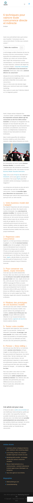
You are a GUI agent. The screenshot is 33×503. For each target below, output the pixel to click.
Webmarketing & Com (13, 482)
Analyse (5, 26)
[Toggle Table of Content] (20, 47)
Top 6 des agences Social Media (16, 473)
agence (18, 177)
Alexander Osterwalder (21, 66)
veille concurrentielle (21, 410)
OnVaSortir (6, 177)
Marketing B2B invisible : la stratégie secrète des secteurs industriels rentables (17, 459)
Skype (5, 175)
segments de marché (19, 319)
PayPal (19, 179)
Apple (8, 257)
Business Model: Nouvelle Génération (14, 171)
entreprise (16, 175)
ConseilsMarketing (12, 484)
